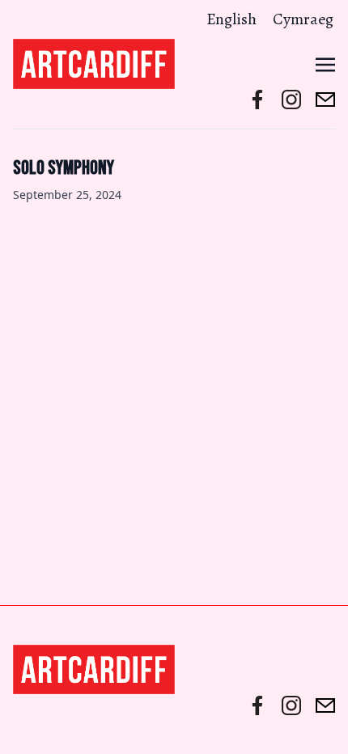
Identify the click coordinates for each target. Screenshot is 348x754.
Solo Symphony (63, 168)
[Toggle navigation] (325, 63)
